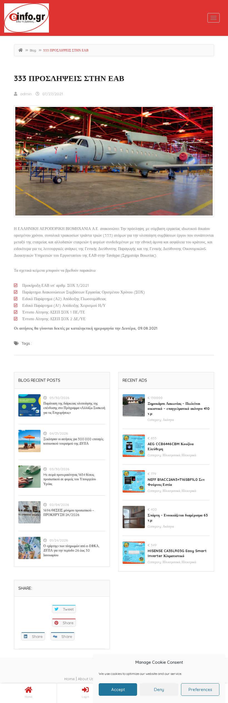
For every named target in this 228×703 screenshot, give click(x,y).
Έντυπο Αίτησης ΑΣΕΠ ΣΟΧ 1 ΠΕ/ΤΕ (53, 312)
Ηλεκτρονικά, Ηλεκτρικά (179, 455)
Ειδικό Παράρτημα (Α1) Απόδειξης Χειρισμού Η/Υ (64, 305)
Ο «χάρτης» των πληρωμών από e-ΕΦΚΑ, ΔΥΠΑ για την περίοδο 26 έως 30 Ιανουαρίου (71, 550)
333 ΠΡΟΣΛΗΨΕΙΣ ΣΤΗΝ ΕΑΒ (69, 78)
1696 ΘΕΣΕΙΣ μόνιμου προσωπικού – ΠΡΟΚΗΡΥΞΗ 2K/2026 (68, 512)
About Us (85, 679)
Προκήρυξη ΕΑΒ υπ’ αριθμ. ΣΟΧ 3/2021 (55, 285)
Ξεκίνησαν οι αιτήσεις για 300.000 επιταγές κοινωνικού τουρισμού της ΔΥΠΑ (73, 441)
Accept (118, 689)
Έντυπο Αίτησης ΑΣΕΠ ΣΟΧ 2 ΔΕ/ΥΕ (54, 318)
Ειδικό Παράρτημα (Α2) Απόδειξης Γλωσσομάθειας (64, 298)
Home (69, 679)
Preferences (200, 689)
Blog (33, 50)
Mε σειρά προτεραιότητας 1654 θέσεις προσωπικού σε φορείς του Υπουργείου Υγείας (69, 479)
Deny (159, 689)
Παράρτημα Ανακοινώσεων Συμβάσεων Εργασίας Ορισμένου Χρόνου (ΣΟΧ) (83, 292)
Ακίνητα (168, 420)
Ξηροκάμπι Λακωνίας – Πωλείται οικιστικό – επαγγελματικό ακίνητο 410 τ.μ (179, 408)
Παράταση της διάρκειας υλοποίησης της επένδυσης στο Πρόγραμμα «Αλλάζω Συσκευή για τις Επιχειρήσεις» (74, 408)
